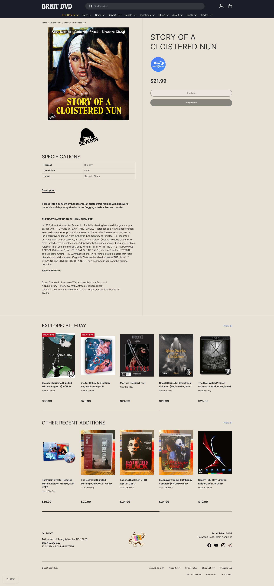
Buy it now (191, 102)
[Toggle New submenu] (90, 15)
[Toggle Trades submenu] (211, 15)
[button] (230, 6)
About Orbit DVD (156, 568)
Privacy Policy (174, 568)
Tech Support (226, 574)
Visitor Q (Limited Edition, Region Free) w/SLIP (95, 384)
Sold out (191, 93)
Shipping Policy (208, 568)
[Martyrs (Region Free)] (137, 355)
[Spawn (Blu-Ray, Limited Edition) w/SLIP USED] (215, 452)
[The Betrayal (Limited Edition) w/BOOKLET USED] (98, 452)
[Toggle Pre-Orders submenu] (77, 15)
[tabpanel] (88, 248)
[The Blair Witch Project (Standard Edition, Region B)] (215, 355)
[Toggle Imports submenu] (120, 15)
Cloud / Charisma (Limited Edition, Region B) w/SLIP (57, 384)
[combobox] (144, 6)
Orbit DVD (53, 568)
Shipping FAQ (226, 568)
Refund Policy (191, 568)
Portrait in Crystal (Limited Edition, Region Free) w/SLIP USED (58, 483)
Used (98, 15)
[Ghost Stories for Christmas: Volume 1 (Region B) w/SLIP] (176, 355)
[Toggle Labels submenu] (135, 15)
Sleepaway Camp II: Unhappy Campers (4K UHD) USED (175, 481)
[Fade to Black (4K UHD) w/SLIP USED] (137, 452)
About (175, 15)
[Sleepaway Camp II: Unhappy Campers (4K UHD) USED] (176, 452)
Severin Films (55, 23)
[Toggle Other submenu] (167, 15)
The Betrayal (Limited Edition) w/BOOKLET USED (96, 481)
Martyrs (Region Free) (132, 382)
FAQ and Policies (194, 574)
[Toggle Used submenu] (103, 15)
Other (161, 15)
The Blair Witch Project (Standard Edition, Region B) (214, 384)
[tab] (48, 190)
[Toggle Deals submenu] (195, 15)
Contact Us (211, 574)
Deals (190, 15)
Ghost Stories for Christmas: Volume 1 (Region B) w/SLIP (175, 384)
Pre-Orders (68, 15)
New (85, 15)
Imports (113, 15)
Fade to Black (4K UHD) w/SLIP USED (133, 481)
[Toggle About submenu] (181, 15)
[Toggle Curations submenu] (153, 15)
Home (44, 23)
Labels (128, 15)
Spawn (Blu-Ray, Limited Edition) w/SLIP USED (212, 481)
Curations (145, 15)
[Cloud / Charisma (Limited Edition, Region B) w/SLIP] (59, 355)
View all (227, 325)
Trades (204, 15)
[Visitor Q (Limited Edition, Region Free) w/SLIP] (98, 355)
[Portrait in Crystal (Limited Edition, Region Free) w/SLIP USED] (59, 452)
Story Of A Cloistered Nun (75, 23)
